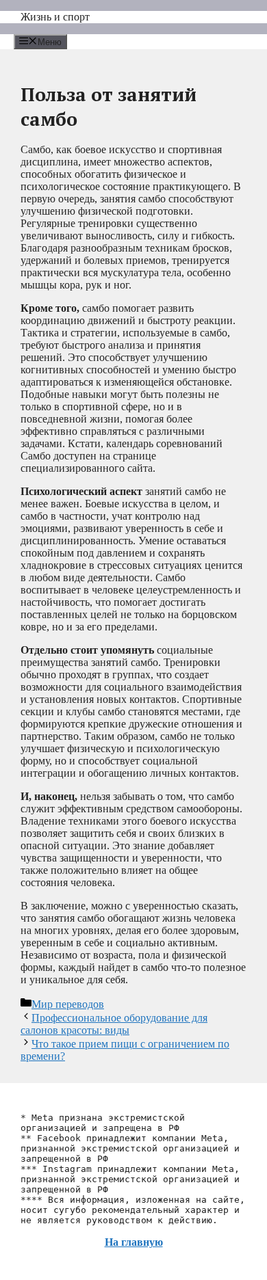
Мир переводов (67, 1004)
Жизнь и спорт (55, 17)
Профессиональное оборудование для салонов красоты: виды (114, 1024)
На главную (134, 1242)
